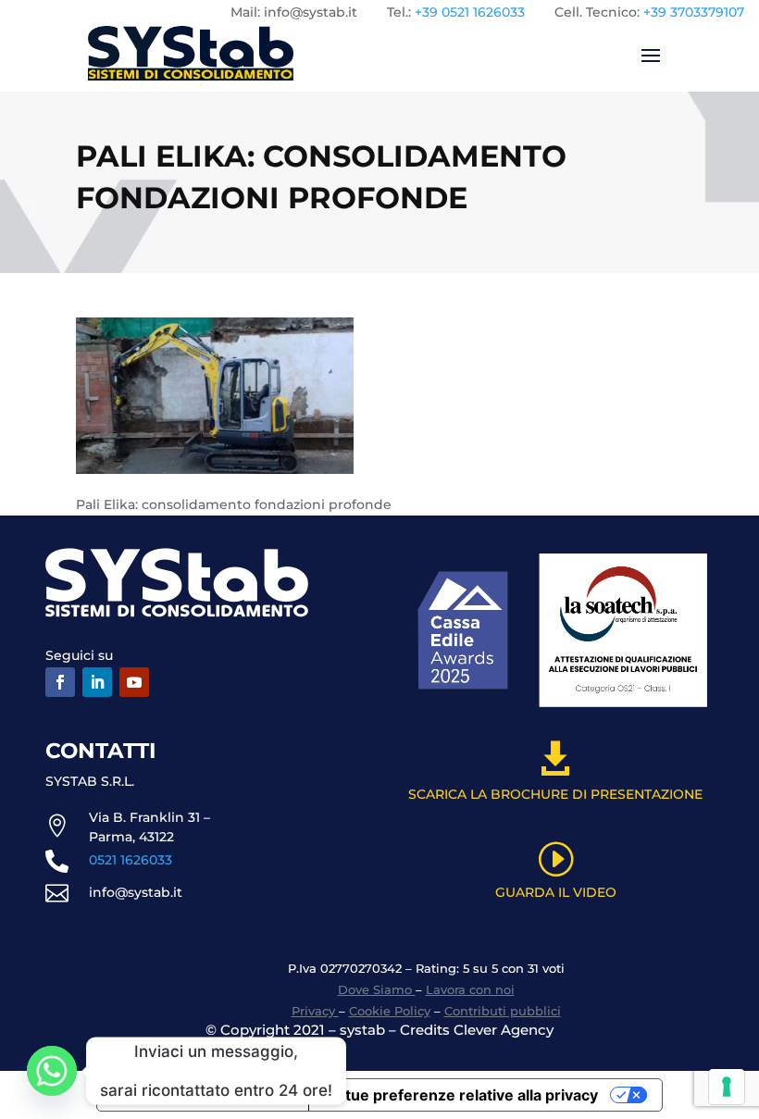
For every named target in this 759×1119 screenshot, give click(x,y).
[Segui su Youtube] (134, 682)
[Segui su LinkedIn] (97, 682)
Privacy (315, 1010)
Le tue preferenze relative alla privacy (461, 1095)
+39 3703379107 (693, 12)
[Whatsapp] (52, 1071)
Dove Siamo (377, 989)
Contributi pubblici (502, 1010)
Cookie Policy (389, 1010)
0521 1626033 (130, 860)
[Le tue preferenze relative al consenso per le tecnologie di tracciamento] (726, 1086)
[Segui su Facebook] (60, 682)
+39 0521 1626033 (470, 12)
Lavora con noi (470, 989)
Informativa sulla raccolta (202, 1095)
